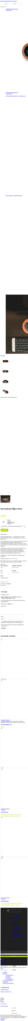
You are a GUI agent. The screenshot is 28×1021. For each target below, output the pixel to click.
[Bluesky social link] (14, 945)
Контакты (16, 930)
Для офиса (8, 977)
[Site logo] (9, 4)
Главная (16, 925)
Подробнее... (3, 1018)
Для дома (8, 976)
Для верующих (9, 979)
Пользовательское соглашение (16, 934)
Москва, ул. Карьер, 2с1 (14, 919)
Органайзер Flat (4, 812)
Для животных (9, 975)
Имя (2, 616)
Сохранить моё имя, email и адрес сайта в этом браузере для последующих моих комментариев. (12, 622)
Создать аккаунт (4, 1006)
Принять (2, 1019)
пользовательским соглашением (19, 959)
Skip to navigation (4, 1)
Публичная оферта (17, 936)
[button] (3, 810)
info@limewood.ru (14, 917)
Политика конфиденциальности (17, 935)
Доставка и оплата (17, 927)
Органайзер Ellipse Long (6, 724)
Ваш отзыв (4, 606)
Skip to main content (12, 1)
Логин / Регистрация (8, 983)
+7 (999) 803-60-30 (14, 915)
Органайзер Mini (5, 901)
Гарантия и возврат (16, 929)
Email (2, 618)
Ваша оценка (4, 603)
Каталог (16, 926)
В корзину (4, 530)
